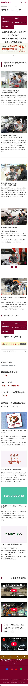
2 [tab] (14, 56)
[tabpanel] (14, 48)
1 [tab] (13, 56)
